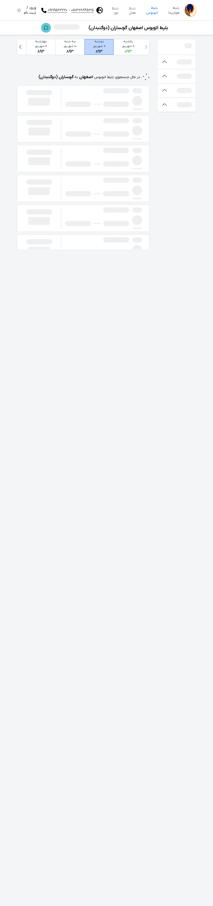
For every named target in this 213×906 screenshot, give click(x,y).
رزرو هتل (132, 10)
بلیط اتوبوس (152, 10)
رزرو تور (115, 10)
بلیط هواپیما (173, 10)
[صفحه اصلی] (190, 10)
